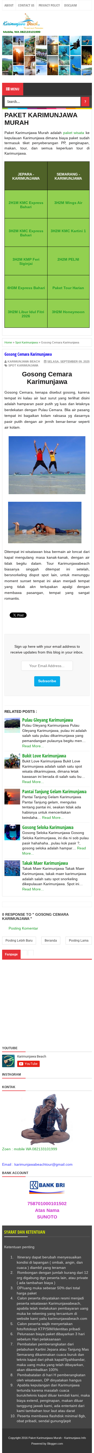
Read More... (33, 746)
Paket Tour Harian (68, 288)
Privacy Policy (49, 5)
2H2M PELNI (68, 259)
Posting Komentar (23, 928)
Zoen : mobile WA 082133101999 (29, 1149)
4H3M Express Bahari (26, 288)
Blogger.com (55, 1443)
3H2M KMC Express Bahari (26, 233)
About (9, 5)
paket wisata (73, 133)
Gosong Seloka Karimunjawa (47, 827)
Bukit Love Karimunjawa (44, 755)
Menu (14, 88)
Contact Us (26, 5)
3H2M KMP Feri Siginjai (26, 261)
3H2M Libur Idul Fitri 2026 (26, 314)
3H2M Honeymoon (68, 312)
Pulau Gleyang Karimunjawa (47, 720)
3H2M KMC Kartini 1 (68, 231)
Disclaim (70, 5)
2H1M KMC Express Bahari (26, 205)
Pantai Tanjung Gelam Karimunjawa (54, 791)
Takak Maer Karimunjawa (45, 863)
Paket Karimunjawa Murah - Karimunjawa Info (57, 1437)
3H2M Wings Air (68, 203)
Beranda (51, 940)
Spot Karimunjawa (23, 365)
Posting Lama (79, 940)
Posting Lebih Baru (19, 940)
